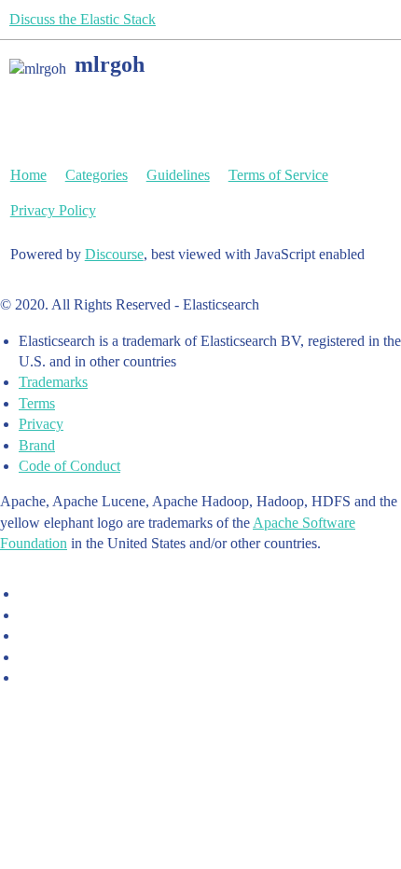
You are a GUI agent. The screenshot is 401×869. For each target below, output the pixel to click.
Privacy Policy (53, 210)
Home (28, 175)
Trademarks (53, 382)
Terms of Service (278, 175)
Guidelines (178, 175)
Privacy (41, 424)
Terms (37, 403)
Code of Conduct (69, 466)
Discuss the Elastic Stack (82, 19)
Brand (37, 445)
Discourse (114, 254)
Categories (96, 175)
